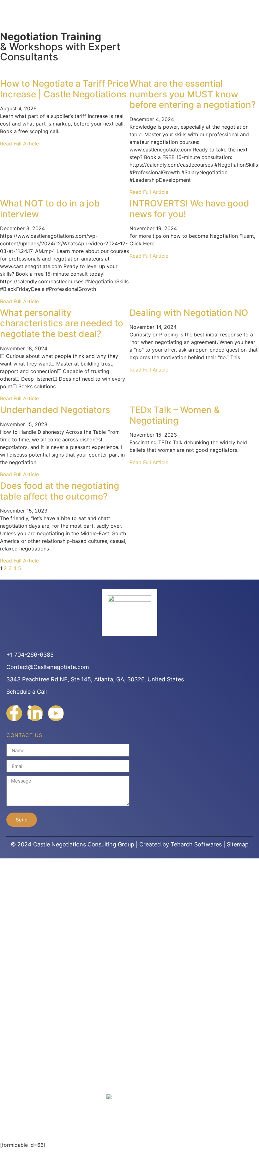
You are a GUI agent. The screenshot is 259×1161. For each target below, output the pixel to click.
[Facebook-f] (14, 713)
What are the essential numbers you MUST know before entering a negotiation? (193, 94)
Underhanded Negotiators (55, 409)
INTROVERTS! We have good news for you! (189, 208)
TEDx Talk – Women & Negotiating (175, 415)
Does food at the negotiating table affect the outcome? (59, 491)
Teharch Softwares (196, 844)
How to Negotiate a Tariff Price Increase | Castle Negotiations (64, 89)
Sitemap (238, 844)
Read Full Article (19, 143)
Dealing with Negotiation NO (189, 312)
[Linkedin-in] (35, 713)
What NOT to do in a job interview (50, 208)
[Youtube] (56, 713)
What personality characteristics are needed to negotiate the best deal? (61, 323)
